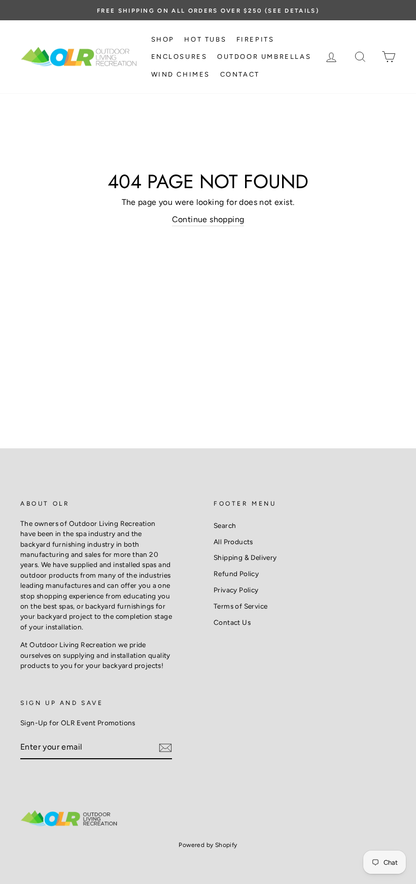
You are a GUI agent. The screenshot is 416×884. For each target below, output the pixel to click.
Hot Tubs (205, 39)
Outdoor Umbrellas (264, 56)
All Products (233, 542)
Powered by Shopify (208, 844)
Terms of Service (240, 606)
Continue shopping (208, 219)
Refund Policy (236, 574)
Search (225, 525)
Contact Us (232, 622)
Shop (163, 39)
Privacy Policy (236, 590)
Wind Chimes (181, 74)
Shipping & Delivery (245, 557)
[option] (208, 10)
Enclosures (179, 56)
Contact (240, 74)
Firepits (255, 39)
